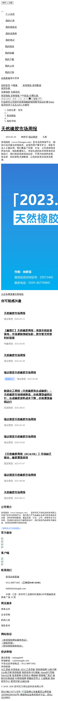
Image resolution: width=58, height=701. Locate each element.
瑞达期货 (32, 137)
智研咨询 (26, 672)
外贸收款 (15, 669)
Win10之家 (6, 675)
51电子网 (51, 669)
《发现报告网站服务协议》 (14, 640)
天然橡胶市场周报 (19, 128)
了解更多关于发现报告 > (11, 528)
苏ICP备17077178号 (10, 691)
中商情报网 (20, 678)
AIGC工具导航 (27, 669)
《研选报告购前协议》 (12, 646)
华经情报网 (41, 669)
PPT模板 (35, 672)
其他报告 (11, 115)
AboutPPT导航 (47, 672)
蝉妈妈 (34, 675)
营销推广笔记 (45, 675)
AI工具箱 (5, 669)
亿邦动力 (26, 675)
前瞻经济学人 (33, 678)
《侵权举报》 (8, 643)
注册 (10, 3)
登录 (4, 3)
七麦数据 (45, 678)
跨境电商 (16, 672)
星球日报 (15, 681)
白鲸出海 (24, 681)
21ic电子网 (6, 672)
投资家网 (16, 675)
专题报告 (5, 92)
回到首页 (5, 85)
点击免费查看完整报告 (12, 294)
